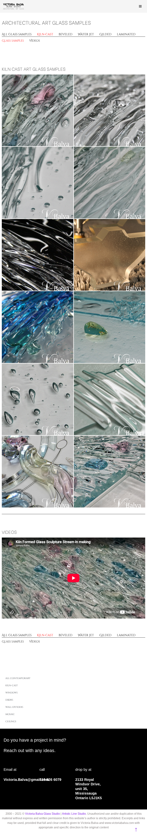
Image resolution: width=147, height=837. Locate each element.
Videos (9, 532)
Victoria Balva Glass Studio (42, 813)
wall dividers (14, 707)
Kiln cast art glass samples (33, 69)
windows (11, 692)
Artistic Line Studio (74, 813)
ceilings (10, 721)
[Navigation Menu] (140, 6)
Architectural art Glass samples (46, 22)
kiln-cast (11, 685)
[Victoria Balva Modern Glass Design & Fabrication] (13, 6)
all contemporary (17, 678)
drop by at (83, 769)
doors (9, 699)
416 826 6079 (50, 780)
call (42, 769)
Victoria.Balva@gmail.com (26, 780)
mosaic (10, 714)
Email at (10, 769)
